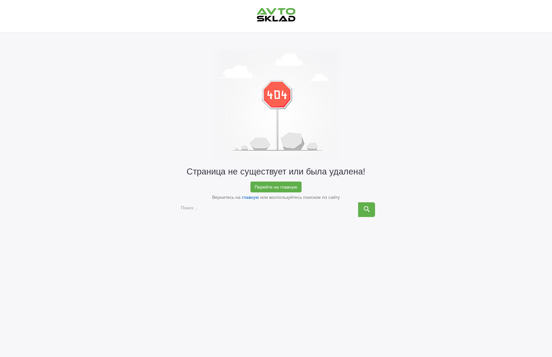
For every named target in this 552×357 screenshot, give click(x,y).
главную (250, 197)
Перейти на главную (276, 187)
